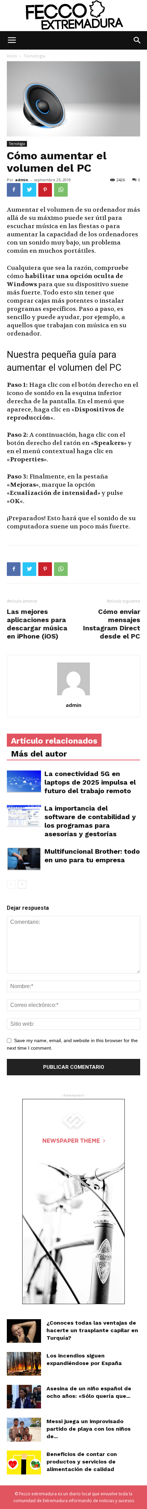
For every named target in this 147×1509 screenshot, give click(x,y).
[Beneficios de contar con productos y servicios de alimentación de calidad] (24, 1462)
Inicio (12, 56)
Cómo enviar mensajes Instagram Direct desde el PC (111, 623)
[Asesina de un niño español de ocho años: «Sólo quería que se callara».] (24, 1396)
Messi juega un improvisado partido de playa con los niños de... (88, 1429)
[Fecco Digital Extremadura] (73, 15)
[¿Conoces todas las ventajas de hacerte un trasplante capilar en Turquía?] (24, 1331)
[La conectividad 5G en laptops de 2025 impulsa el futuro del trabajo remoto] (24, 781)
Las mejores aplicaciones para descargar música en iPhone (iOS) (37, 623)
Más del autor (39, 754)
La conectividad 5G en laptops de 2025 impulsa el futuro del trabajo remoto (90, 782)
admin (21, 179)
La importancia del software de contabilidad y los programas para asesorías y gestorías (90, 821)
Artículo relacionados (54, 741)
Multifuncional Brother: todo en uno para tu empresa (92, 855)
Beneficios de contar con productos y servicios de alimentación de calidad (81, 1461)
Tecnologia (34, 56)
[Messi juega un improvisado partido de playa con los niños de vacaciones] (24, 1429)
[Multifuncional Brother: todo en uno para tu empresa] (24, 858)
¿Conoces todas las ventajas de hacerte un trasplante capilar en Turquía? (92, 1330)
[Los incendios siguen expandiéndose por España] (24, 1364)
